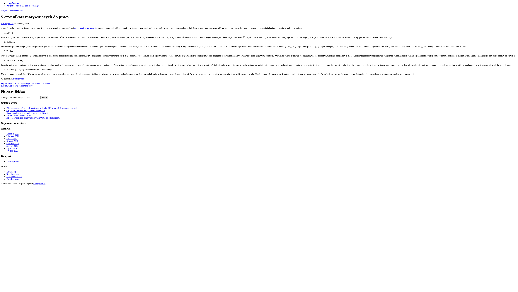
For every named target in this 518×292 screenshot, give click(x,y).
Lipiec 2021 (11, 138)
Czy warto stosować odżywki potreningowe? (25, 110)
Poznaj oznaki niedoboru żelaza (19, 115)
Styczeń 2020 (12, 151)
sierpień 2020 (12, 146)
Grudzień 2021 (12, 134)
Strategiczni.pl (39, 183)
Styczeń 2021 (12, 141)
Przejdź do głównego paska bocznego (22, 6)
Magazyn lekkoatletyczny (12, 10)
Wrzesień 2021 (12, 136)
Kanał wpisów (12, 174)
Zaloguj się (11, 172)
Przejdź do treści (13, 3)
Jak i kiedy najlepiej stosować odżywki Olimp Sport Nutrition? (33, 118)
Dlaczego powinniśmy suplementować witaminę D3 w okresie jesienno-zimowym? (41, 108)
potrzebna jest (85, 28)
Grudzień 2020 (12, 143)
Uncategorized (7, 23)
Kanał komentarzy (14, 176)
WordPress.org (12, 179)
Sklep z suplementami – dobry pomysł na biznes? (27, 113)
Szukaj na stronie (8, 97)
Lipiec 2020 (11, 148)
